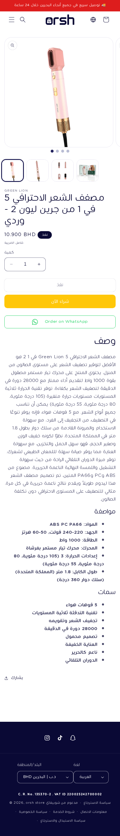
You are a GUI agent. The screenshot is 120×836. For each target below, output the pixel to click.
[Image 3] (62, 151)
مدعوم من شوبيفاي (62, 802)
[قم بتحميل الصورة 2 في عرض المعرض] (38, 170)
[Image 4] (67, 151)
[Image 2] (57, 151)
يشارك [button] (17, 677)
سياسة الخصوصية (33, 811)
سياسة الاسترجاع (97, 802)
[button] (11, 19)
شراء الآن (60, 301)
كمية (9, 253)
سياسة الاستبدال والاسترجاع (62, 820)
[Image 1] (52, 151)
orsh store (35, 802)
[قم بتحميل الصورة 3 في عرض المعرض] (63, 170)
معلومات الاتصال (93, 811)
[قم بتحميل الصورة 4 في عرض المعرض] (88, 170)
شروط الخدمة (64, 811)
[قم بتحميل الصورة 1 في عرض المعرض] (12, 170)
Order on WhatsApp (66, 321)
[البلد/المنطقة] (93, 19)
